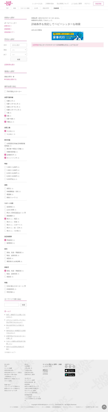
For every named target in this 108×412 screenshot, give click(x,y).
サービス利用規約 (14, 407)
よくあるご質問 (47, 366)
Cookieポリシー (79, 407)
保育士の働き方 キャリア (32, 386)
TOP (7, 8)
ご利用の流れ (28, 370)
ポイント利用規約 (46, 407)
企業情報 (45, 372)
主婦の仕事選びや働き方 (31, 388)
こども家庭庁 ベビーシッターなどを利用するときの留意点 (33, 398)
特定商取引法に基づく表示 (92, 407)
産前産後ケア (8, 32)
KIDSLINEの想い (9, 370)
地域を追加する (11, 79)
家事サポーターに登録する (12, 388)
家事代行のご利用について (12, 378)
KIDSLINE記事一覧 (30, 382)
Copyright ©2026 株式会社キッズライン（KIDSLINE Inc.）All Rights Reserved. (54, 404)
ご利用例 (27, 366)
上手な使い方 (28, 368)
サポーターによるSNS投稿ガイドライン (30, 407)
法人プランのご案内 (30, 390)
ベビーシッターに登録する (12, 386)
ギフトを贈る (8, 381)
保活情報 (27, 384)
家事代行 (7, 26)
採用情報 (45, 374)
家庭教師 (7, 29)
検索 (14, 8)
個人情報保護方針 (56, 407)
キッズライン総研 (30, 380)
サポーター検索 (25, 8)
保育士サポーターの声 (10, 390)
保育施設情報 (28, 395)
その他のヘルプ (9, 352)
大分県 (36, 8)
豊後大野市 (46, 8)
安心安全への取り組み (10, 374)
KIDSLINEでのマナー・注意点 (13, 372)
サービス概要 (8, 368)
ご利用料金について (10, 376)
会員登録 (35, 45)
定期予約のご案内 (30, 374)
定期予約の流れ (29, 372)
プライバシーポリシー (68, 407)
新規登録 (98, 4)
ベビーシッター (11, 23)
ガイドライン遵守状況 (31, 392)
